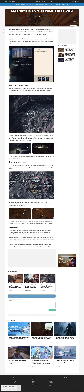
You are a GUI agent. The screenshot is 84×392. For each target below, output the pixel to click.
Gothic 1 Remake (30, 4)
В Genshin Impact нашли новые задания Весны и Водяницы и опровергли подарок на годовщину (41, 362)
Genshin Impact (65, 4)
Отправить (52, 309)
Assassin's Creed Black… (20, 4)
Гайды (66, 261)
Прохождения (62, 261)
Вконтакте (67, 379)
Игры (47, 1)
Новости (38, 1)
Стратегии (51, 384)
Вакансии (28, 389)
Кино (14, 382)
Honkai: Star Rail (57, 4)
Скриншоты (65, 262)
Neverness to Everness (39, 4)
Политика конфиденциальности (8, 389)
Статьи (43, 1)
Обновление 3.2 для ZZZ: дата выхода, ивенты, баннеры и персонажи (31, 286)
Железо (14, 381)
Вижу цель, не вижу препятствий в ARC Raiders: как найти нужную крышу (17, 362)
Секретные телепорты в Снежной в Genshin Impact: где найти (64, 361)
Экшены (50, 379)
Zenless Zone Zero (48, 4)
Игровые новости (17, 379)
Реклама (32, 389)
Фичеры (33, 385)
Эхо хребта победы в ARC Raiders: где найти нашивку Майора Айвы (15, 286)
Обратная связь (22, 389)
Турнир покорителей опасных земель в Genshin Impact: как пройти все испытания (19, 339)
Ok (18, 387)
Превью (33, 381)
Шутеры (50, 381)
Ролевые (51, 382)
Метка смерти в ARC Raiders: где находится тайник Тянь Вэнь (46, 286)
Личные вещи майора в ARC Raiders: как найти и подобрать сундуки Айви (41, 338)
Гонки (50, 385)
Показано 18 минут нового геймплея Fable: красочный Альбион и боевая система (64, 339)
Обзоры (33, 379)
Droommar (13, 25)
